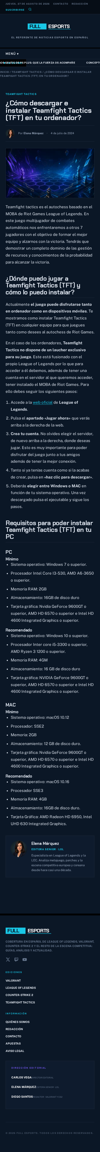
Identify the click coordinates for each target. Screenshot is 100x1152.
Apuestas (13, 1043)
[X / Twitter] (8, 960)
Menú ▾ (12, 54)
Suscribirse (15, 9)
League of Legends (21, 987)
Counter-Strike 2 (19, 995)
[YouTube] (24, 960)
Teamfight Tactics (27, 72)
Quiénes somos (18, 1022)
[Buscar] (30, 9)
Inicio (4, 72)
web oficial (43, 402)
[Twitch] (16, 960)
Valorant (13, 980)
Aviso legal (15, 1051)
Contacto (61, 3)
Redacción (80, 3)
